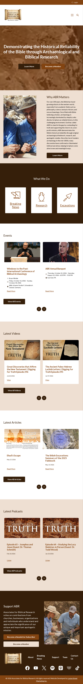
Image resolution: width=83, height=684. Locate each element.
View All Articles (14, 479)
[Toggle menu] (72, 15)
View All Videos (14, 390)
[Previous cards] (39, 309)
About (31, 657)
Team (65, 657)
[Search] (78, 15)
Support (55, 657)
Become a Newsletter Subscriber (21, 637)
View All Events (14, 301)
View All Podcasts (14, 571)
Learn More (29, 66)
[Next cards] (44, 309)
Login (76, 2)
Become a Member (53, 66)
